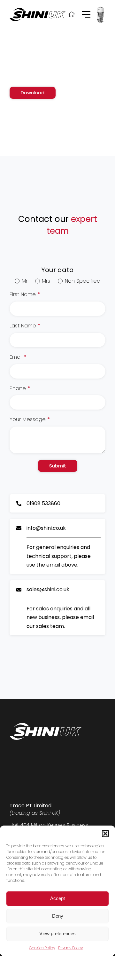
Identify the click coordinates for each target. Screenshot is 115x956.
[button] (105, 833)
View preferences (57, 933)
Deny (57, 916)
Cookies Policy (42, 948)
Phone (20, 388)
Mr (24, 281)
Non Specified (82, 281)
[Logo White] (45, 725)
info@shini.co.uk (46, 528)
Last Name (25, 325)
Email (18, 357)
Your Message (30, 419)
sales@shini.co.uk (48, 589)
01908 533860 (43, 503)
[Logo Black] (37, 10)
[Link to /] (71, 14)
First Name (25, 294)
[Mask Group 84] (100, 8)
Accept (57, 898)
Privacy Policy (70, 948)
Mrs (46, 281)
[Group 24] (86, 13)
